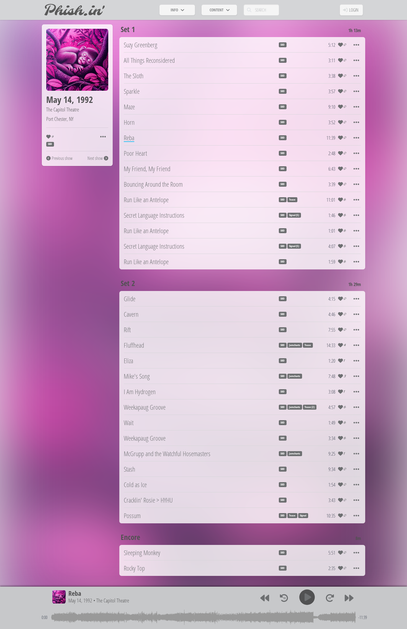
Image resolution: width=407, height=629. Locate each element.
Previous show (62, 158)
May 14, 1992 (80, 600)
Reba (74, 593)
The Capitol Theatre (62, 109)
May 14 (59, 99)
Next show (95, 158)
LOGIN (354, 10)
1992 (84, 99)
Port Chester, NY (59, 119)
